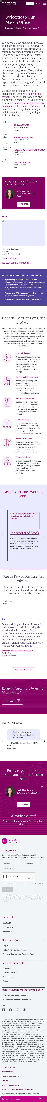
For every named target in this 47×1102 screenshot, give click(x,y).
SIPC (40, 1036)
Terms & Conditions (8, 1067)
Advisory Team (37, 821)
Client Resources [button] (11, 940)
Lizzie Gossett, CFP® (22, 162)
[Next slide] (45, 535)
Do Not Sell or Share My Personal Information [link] (17, 1090)
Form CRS (5, 1081)
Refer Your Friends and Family (15, 950)
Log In (5, 946)
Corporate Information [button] (14, 963)
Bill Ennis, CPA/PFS (21, 125)
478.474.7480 (13, 258)
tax (19, 106)
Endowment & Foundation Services (17, 999)
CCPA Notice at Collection (10, 1085)
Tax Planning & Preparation (27, 377)
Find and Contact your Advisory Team (18, 954)
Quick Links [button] (8, 917)
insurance (34, 106)
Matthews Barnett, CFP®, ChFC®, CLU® (29, 150)
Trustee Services (23, 457)
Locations (7, 927)
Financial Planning (23, 353)
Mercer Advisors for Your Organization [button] (22, 990)
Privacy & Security (8, 1072)
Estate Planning (22, 419)
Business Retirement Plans (14, 995)
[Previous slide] (2, 741)
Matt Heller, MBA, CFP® (23, 137)
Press (5, 981)
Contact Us (7, 923)
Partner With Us (10, 972)
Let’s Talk (23, 204)
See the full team (23, 670)
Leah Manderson (23, 191)
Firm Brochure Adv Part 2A (10, 1076)
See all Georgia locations (15, 263)
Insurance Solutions (24, 438)
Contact (30, 3)
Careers (6, 968)
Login (38, 3)
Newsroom (7, 977)
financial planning (21, 103)
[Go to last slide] (2, 535)
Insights (6, 931)
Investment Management (26, 398)
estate (25, 106)
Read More (11, 749)
